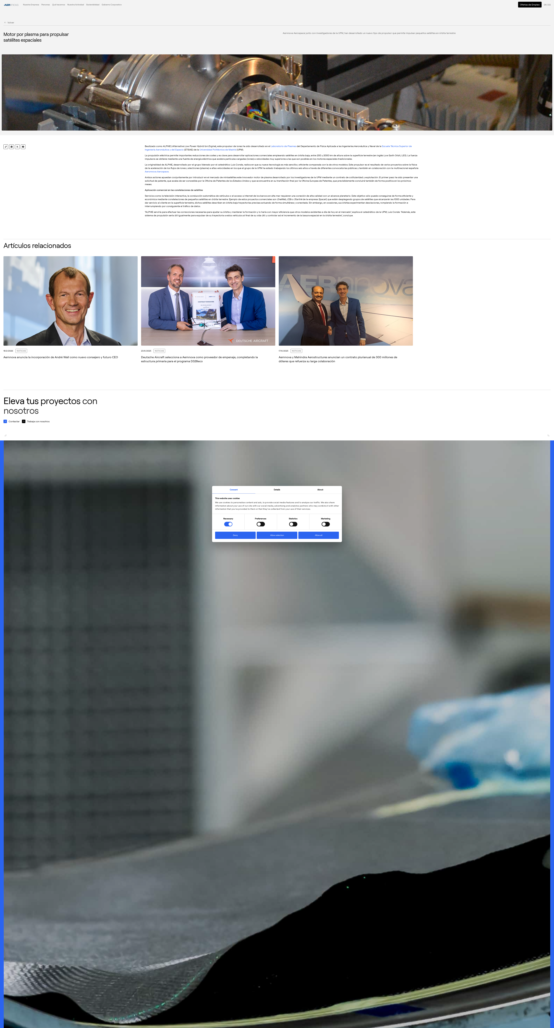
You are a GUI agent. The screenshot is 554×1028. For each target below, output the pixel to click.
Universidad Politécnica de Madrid (218, 149)
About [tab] (320, 489)
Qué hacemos (58, 4)
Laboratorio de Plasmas (283, 146)
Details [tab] (277, 489)
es (549, 4)
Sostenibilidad (92, 4)
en (545, 4)
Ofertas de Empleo (530, 4)
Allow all (318, 535)
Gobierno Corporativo (112, 4)
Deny (235, 535)
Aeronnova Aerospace (157, 171)
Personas (45, 4)
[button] (31, 4)
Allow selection (277, 535)
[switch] (261, 524)
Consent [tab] (234, 489)
